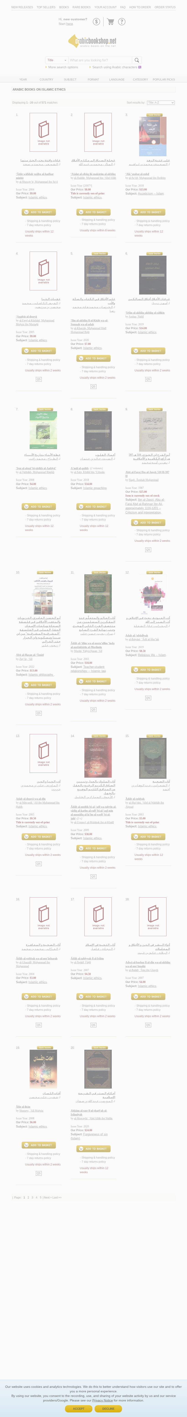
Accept (78, 1408)
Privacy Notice (102, 1400)
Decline (108, 1408)
